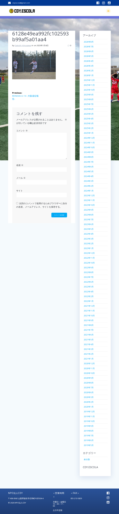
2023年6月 (89, 224)
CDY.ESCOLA (90, 467)
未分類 (87, 459)
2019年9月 (89, 426)
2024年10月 (89, 147)
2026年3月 (89, 65)
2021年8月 (89, 325)
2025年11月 (89, 85)
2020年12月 (89, 363)
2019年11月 (89, 416)
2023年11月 (89, 200)
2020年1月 (89, 406)
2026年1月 (89, 75)
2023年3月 (89, 238)
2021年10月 (89, 315)
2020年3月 (89, 397)
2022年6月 (89, 281)
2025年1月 (89, 133)
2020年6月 (89, 392)
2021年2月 (89, 354)
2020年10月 (89, 373)
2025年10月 (89, 89)
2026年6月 (89, 51)
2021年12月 (89, 305)
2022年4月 (89, 291)
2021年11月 (89, 310)
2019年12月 (89, 411)
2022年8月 (89, 272)
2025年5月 (89, 113)
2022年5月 (89, 286)
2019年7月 (89, 435)
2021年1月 (89, 358)
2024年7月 (89, 161)
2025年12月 (89, 80)
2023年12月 (89, 195)
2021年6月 (89, 334)
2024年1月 (89, 190)
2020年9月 (89, 378)
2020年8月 (89, 382)
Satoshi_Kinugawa (23, 45)
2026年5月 (89, 56)
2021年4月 (89, 344)
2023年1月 (89, 248)
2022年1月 (89, 301)
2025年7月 (89, 104)
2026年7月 (89, 46)
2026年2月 (89, 70)
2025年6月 (89, 109)
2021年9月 (89, 320)
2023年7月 (89, 219)
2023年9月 (89, 209)
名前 (19, 165)
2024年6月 (89, 166)
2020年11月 (89, 368)
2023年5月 (89, 229)
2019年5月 (89, 445)
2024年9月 (89, 152)
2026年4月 (89, 61)
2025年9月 (89, 94)
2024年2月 (89, 186)
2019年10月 (89, 421)
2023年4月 (89, 233)
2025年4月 (89, 118)
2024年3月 (89, 181)
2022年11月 (89, 257)
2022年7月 (89, 277)
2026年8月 (89, 41)
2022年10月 (89, 262)
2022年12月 (89, 253)
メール (21, 177)
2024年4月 (89, 176)
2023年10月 (89, 205)
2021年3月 (89, 349)
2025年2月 (89, 128)
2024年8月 (89, 157)
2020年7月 (89, 387)
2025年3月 (89, 123)
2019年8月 (89, 430)
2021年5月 (89, 339)
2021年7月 (89, 329)
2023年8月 (89, 214)
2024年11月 (89, 142)
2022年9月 (89, 267)
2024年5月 (89, 171)
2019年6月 (89, 440)
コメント (22, 130)
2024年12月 (89, 137)
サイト (19, 190)
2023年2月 (89, 243)
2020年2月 (89, 402)
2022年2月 (89, 296)
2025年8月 (89, 99)
